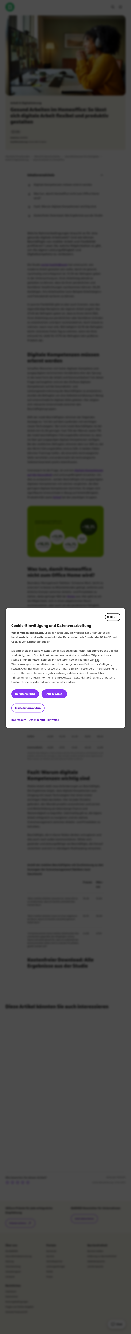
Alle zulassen (54, 693)
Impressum (18, 719)
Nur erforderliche (25, 693)
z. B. (97, 659)
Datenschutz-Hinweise (44, 719)
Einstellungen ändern (28, 707)
